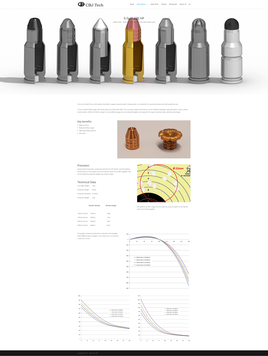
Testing (163, 4)
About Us (183, 4)
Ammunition (141, 4)
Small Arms (154, 4)
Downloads (173, 4)
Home (132, 4)
